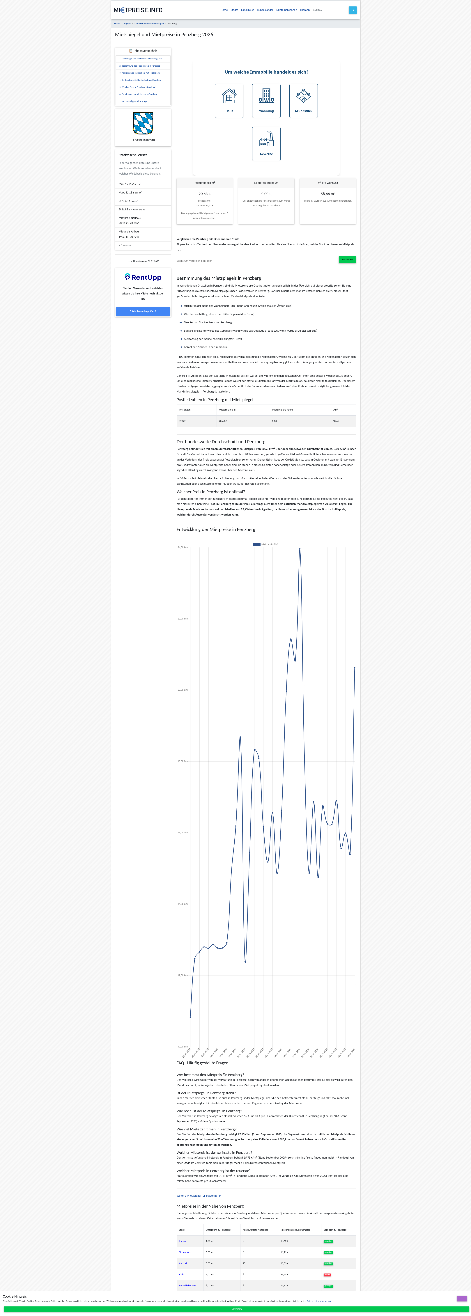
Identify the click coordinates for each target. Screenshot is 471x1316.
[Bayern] (143, 123)
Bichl (181, 1274)
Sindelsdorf (184, 1252)
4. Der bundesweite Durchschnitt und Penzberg (140, 80)
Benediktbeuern (187, 1285)
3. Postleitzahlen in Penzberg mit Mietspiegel (139, 73)
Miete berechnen (286, 10)
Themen (305, 10)
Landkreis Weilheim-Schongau (149, 23)
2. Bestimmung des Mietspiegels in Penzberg (139, 66)
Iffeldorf (183, 1241)
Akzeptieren (237, 1309)
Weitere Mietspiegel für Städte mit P (199, 1195)
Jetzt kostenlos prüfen (143, 311)
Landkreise (247, 10)
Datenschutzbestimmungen (319, 1301)
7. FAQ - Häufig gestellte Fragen (133, 101)
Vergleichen (347, 260)
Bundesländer (265, 10)
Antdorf (183, 1263)
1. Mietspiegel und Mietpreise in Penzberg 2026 (140, 59)
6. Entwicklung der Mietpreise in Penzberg (138, 94)
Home (224, 10)
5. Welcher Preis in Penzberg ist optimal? (138, 87)
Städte (234, 10)
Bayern (127, 23)
